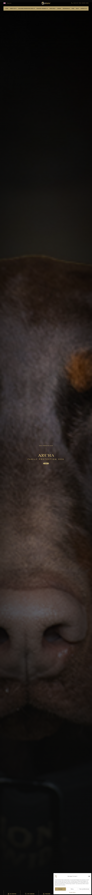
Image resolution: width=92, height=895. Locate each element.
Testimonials (66, 8)
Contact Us (84, 8)
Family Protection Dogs (46, 445)
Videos (59, 8)
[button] (89, 876)
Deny (72, 889)
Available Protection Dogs (25, 8)
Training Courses (41, 8)
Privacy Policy (72, 892)
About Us (12, 8)
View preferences (84, 889)
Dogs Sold (52, 8)
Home (6, 8)
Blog (77, 8)
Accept (60, 889)
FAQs (73, 8)
